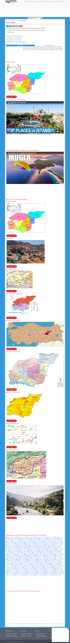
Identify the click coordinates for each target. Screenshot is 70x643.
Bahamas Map (8, 633)
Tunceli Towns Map (16, 36)
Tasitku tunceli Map (50, 543)
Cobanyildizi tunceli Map (30, 561)
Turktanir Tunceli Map (11, 545)
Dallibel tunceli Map (25, 563)
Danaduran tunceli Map (34, 563)
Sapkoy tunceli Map (50, 537)
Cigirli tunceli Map (18, 567)
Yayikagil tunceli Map (24, 538)
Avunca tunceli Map (11, 542)
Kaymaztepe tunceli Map (39, 554)
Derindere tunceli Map (33, 551)
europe (15, 20)
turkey (61, 1)
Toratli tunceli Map (51, 550)
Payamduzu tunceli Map (14, 550)
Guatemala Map (9, 635)
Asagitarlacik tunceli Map (49, 541)
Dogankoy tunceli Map (50, 547)
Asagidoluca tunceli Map (21, 559)
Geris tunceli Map (11, 575)
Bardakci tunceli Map (22, 560)
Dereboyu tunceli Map (14, 551)
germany (53, 1)
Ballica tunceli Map (40, 572)
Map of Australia (9, 636)
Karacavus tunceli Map (39, 568)
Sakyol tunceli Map (23, 550)
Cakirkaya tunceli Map (20, 561)
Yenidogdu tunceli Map (31, 545)
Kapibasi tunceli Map (22, 537)
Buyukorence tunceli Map (11, 547)
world (26, 1)
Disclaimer (29, 641)
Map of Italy (29, 635)
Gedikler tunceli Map (13, 548)
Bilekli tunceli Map (29, 565)
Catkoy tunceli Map (16, 563)
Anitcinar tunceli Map (16, 541)
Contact (51, 630)
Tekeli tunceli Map (42, 550)
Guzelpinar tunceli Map (11, 537)
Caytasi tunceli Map (10, 567)
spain (50, 1)
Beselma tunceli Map (20, 565)
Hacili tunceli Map (36, 552)
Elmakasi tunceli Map (40, 569)
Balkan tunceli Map (38, 542)
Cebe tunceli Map (21, 547)
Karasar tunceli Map (43, 548)
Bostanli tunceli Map (58, 572)
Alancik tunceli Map (45, 564)
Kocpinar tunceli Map (59, 571)
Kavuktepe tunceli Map (56, 542)
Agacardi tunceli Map (11, 559)
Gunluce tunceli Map (29, 575)
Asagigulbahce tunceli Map (58, 554)
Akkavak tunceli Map (16, 539)
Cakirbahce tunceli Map (14, 556)
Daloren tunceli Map (28, 567)
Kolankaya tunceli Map (12, 572)
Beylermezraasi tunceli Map (51, 561)
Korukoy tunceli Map (10, 543)
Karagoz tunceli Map (20, 554)
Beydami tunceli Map (40, 555)
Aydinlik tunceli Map (20, 542)
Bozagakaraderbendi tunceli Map (53, 560)
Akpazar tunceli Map (26, 539)
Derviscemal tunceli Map (37, 567)
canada (35, 1)
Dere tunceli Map (13, 569)
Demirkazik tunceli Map (26, 564)
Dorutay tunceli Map (30, 569)
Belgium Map (23, 633)
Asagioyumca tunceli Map (37, 541)
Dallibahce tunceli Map (30, 573)
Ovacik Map (28, 558)
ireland (58, 1)
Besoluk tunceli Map (47, 542)
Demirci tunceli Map (16, 564)
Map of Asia (37, 630)
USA (29, 1)
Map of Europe (22, 630)
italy (46, 1)
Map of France (23, 635)
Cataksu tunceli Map (33, 556)
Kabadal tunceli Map (55, 552)
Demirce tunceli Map (40, 573)
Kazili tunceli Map (50, 571)
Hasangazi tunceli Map (45, 552)
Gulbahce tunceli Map (33, 548)
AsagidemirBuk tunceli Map (23, 546)
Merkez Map (15, 558)
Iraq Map (37, 635)
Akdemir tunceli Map (32, 559)
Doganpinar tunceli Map (44, 551)
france (43, 1)
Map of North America (9, 630)
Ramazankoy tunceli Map (40, 537)
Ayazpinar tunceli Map (12, 555)
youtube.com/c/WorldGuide (44, 134)
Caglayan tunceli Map (10, 561)
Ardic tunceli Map (48, 554)
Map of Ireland (23, 636)
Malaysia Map (38, 636)
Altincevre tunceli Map (54, 564)
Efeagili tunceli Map (54, 551)
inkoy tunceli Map (56, 567)
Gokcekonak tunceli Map (26, 552)
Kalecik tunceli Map (10, 568)
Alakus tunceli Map (40, 545)
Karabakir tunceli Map (19, 568)
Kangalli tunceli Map (10, 554)
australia (39, 1)
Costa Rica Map (15, 636)
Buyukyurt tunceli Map (10, 573)
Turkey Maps (17, 38)
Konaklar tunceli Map (22, 572)
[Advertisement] (35, 10)
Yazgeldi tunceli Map (34, 538)
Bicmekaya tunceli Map (49, 555)
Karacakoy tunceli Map (29, 568)
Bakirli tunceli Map (21, 555)
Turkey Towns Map (19, 42)
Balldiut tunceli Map (30, 555)
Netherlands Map (29, 633)
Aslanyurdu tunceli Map (26, 541)
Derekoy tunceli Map (24, 551)
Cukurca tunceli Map (50, 568)
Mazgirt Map (8, 558)
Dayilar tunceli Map (54, 563)
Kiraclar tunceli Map (52, 548)
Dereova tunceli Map (50, 573)
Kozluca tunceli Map (19, 543)
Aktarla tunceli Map (35, 539)
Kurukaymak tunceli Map (30, 543)
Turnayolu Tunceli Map (14, 538)
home (12, 20)
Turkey (19, 40)
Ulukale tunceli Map (39, 575)
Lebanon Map (42, 635)
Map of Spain (29, 636)
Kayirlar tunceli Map (29, 554)
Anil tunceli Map (49, 545)
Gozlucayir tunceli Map (23, 548)
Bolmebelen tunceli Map (54, 546)
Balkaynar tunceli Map (10, 565)
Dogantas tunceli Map (59, 573)
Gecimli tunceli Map (47, 567)
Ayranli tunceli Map (31, 572)
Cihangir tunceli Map (30, 547)
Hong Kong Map (39, 633)
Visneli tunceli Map (57, 575)
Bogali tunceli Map (41, 560)
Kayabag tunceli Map (42, 571)
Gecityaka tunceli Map (49, 569)
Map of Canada (15, 633)
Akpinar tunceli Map (59, 558)
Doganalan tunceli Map (39, 547)
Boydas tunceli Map (38, 565)
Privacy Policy (25, 641)
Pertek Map (34, 558)
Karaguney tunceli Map (31, 571)
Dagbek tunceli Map (41, 561)
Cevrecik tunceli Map (20, 573)
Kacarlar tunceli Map (22, 571)
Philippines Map (44, 636)
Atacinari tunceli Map (59, 541)
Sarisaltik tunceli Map (40, 543)
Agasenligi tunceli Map (41, 559)
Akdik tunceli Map (50, 559)
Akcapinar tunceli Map (49, 558)
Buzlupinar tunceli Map (48, 565)
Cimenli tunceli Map (42, 556)
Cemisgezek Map (51, 556)
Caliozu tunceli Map (24, 556)
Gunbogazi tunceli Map (11, 571)
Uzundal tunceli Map (21, 545)
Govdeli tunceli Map (59, 569)
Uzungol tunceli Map (48, 575)
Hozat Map (58, 556)
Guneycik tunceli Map (20, 575)
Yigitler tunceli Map (43, 538)
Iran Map (44, 633)
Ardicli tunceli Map (13, 560)
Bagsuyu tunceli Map (34, 546)
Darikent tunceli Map (45, 563)
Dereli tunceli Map (21, 569)
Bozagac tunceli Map (44, 546)
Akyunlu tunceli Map (44, 539)
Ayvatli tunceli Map (29, 542)
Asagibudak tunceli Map (11, 546)
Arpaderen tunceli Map (58, 545)
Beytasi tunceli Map (49, 572)
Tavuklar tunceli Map (59, 543)
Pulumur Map (41, 558)
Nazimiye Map (22, 558)
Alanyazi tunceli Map (53, 539)
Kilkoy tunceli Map (30, 537)
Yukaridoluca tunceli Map (53, 538)
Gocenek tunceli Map (16, 552)
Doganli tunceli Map (36, 564)
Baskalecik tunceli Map (32, 560)
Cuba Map (14, 635)
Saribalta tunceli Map (33, 550)
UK (31, 1)
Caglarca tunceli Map (58, 565)
